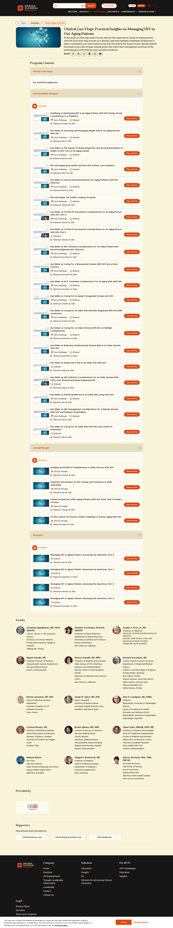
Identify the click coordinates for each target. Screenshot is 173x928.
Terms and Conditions (26, 914)
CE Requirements (51, 876)
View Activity (132, 118)
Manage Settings (141, 922)
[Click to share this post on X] (84, 53)
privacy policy (61, 925)
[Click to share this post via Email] (100, 53)
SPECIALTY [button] (84, 12)
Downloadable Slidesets (45, 93)
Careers (47, 891)
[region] (86, 922)
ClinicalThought (41, 448)
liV (82, 876)
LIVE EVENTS (113, 12)
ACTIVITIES (99, 12)
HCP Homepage (127, 868)
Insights (85, 872)
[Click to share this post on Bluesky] (89, 53)
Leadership (48, 887)
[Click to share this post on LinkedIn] (78, 53)
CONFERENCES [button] (128, 12)
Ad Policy (20, 910)
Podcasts (38, 535)
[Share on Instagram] (94, 53)
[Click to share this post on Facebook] (73, 53)
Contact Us (48, 895)
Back (23, 23)
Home (46, 868)
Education (86, 868)
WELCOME (72, 12)
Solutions (47, 872)
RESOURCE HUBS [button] (147, 12)
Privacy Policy (23, 906)
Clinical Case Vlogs (43, 71)
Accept (124, 922)
